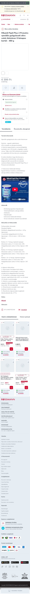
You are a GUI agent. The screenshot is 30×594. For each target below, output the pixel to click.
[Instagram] (10, 567)
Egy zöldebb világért (5, 466)
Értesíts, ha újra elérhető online (12, 114)
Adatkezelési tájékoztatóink (7, 446)
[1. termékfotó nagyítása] (15, 56)
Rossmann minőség (5, 462)
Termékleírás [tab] (6, 129)
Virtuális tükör (4, 491)
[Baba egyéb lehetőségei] (11, 24)
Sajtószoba (3, 468)
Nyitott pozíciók (4, 500)
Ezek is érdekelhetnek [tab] (9, 317)
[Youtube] (13, 567)
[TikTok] (2, 567)
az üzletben (6, 354)
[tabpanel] (15, 222)
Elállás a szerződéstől (6, 448)
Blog (2, 471)
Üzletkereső (4, 515)
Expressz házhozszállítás (17, 6)
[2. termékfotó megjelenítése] (7, 73)
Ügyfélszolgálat (4, 511)
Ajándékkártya (4, 484)
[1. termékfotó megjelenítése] (3, 73)
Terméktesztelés (4, 493)
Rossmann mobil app (6, 479)
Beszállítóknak (4, 513)
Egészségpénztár (5, 486)
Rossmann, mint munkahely (7, 502)
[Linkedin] (17, 567)
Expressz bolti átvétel (11, 9)
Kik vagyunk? (4, 459)
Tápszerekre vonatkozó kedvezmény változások (11, 441)
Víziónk (3, 464)
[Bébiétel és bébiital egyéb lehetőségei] (25, 24)
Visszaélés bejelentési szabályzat (8, 451)
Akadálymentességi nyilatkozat (8, 453)
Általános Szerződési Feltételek (8, 444)
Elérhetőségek (4, 508)
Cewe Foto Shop (5, 482)
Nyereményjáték (4, 473)
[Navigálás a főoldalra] (8, 15)
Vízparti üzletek (4, 489)
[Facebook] (6, 567)
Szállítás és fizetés (5, 439)
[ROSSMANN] (8, 399)
